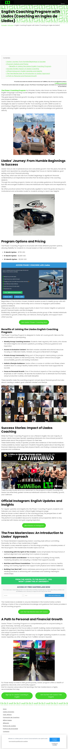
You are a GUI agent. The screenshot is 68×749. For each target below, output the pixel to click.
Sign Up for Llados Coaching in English (17, 696)
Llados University (8, 712)
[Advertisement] (34, 39)
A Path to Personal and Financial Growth (21, 76)
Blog (3, 8)
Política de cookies (9, 726)
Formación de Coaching (11, 717)
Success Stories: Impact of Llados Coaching (22, 69)
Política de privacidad (10, 728)
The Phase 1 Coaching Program (13, 90)
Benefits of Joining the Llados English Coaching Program (30, 66)
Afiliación (6, 723)
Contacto (6, 731)
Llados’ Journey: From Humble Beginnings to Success (26, 62)
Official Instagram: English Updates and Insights (24, 71)
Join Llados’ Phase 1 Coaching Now (34, 322)
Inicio (5, 709)
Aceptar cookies (54, 739)
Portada (4, 25)
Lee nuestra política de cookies (18, 741)
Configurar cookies (55, 744)
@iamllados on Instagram (34, 525)
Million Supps (7, 720)
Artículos (10, 25)
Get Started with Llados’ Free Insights (51, 696)
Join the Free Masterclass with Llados (34, 612)
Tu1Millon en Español (61, 83)
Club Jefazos (7, 714)
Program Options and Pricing (17, 64)
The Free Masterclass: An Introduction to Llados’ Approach (28, 73)
